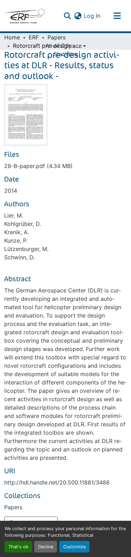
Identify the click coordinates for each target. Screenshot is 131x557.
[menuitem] (65, 45)
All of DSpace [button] (63, 45)
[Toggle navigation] (117, 15)
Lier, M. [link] (13, 215)
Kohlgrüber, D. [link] (22, 223)
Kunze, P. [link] (16, 240)
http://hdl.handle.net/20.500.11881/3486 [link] (57, 482)
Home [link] (12, 37)
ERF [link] (34, 37)
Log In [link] (92, 15)
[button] (24, 15)
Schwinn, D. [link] (19, 257)
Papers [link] (57, 37)
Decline (45, 546)
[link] (65, 166)
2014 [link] (10, 190)
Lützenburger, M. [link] (26, 248)
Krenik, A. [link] (16, 232)
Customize (74, 546)
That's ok (18, 546)
